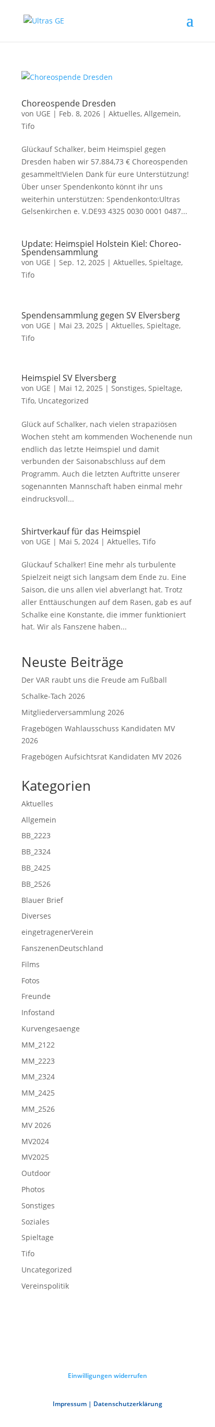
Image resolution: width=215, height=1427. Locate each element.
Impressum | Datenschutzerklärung (107, 1403)
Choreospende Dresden (68, 103)
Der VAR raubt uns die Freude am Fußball (94, 680)
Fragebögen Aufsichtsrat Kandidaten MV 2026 (101, 757)
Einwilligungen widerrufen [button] (107, 1375)
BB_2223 (36, 835)
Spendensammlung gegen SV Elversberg (100, 315)
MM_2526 (38, 1109)
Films (30, 964)
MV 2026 (36, 1125)
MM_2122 (38, 1045)
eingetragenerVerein (57, 932)
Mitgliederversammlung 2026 (72, 712)
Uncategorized (63, 401)
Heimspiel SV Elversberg (68, 378)
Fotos (30, 980)
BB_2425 (36, 868)
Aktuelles (124, 113)
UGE (43, 113)
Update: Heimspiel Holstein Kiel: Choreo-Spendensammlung (101, 248)
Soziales (35, 1222)
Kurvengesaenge (50, 1028)
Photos (33, 1189)
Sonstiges (128, 388)
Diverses (36, 916)
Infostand (38, 1012)
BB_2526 (36, 884)
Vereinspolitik (45, 1286)
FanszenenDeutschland (62, 948)
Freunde (36, 996)
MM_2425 (38, 1093)
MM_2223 (38, 1061)
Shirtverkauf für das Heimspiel (80, 531)
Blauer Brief (42, 900)
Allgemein (161, 113)
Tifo (27, 126)
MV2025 (35, 1157)
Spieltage (165, 262)
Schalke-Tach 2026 (53, 696)
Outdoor (36, 1173)
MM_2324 (38, 1076)
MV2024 (35, 1141)
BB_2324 (36, 852)
